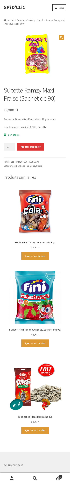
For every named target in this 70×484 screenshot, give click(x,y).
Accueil (10, 20)
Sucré (40, 20)
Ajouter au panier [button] (35, 256)
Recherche (35, 478)
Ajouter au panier (31, 146)
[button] (61, 37)
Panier (54, 475)
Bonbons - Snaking (26, 20)
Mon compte (11, 478)
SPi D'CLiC (14, 7)
